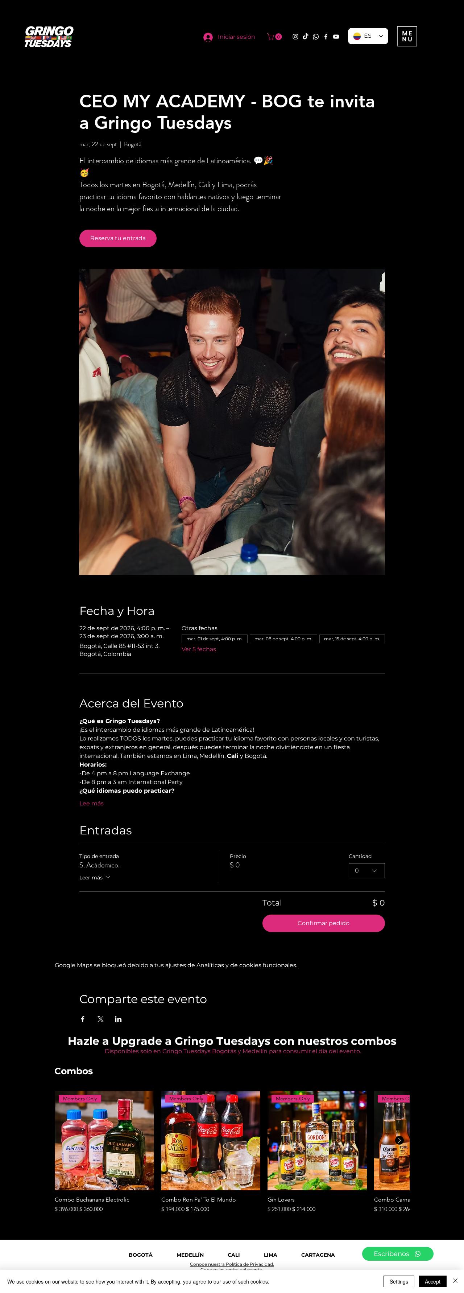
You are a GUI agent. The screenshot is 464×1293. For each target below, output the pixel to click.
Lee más (91, 803)
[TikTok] (305, 36)
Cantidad (360, 856)
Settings (399, 1281)
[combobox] (367, 870)
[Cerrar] (455, 1281)
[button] (275, 36)
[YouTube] (336, 36)
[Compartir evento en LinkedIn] (118, 1019)
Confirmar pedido (323, 923)
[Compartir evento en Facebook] (82, 1019)
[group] (232, 1152)
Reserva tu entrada (118, 238)
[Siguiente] (399, 1140)
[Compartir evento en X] (100, 1019)
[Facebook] (326, 36)
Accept (432, 1281)
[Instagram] (295, 36)
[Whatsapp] (315, 36)
